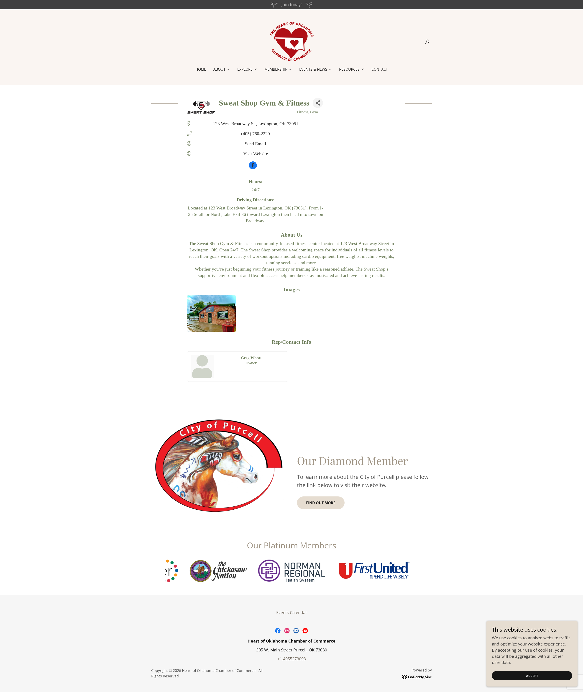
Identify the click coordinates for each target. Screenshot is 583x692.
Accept (532, 676)
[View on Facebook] (253, 167)
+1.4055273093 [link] (291, 658)
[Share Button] (318, 103)
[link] (291, 41)
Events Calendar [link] (291, 612)
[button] (427, 41)
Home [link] (200, 69)
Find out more (320, 502)
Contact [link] (379, 69)
